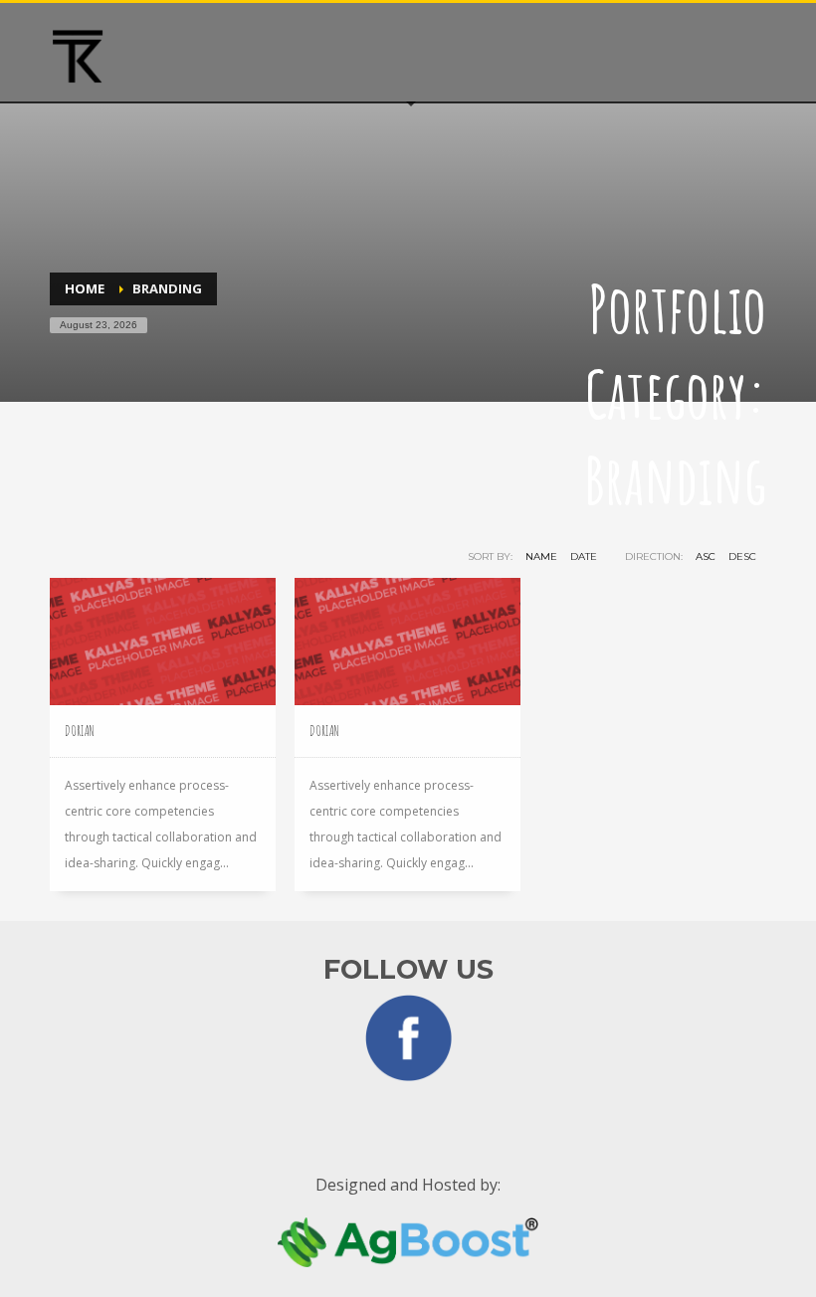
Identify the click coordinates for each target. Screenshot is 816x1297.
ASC (705, 556)
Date (583, 556)
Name (541, 556)
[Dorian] (163, 641)
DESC (742, 556)
